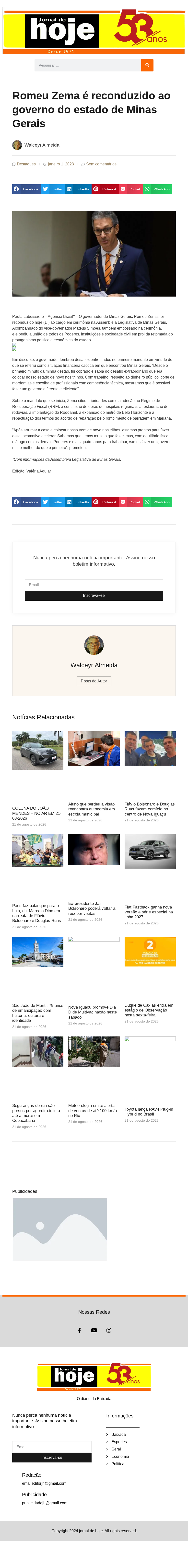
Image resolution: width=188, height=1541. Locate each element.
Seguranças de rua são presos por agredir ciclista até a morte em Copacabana (36, 1113)
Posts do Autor (94, 681)
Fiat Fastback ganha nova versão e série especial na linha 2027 (149, 912)
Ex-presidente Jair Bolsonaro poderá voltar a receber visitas (91, 908)
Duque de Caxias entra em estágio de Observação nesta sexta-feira (149, 1010)
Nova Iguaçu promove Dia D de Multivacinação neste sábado (92, 1012)
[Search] (147, 65)
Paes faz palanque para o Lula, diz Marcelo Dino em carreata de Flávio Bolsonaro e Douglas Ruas (36, 913)
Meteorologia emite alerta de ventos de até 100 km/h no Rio (92, 1110)
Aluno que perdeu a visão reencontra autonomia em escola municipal (91, 809)
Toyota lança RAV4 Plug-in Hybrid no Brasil (149, 1111)
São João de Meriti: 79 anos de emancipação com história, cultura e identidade (37, 1013)
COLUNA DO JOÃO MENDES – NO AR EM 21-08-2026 (36, 813)
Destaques (26, 164)
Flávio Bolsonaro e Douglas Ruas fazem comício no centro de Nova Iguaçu (150, 809)
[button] (26, 189)
